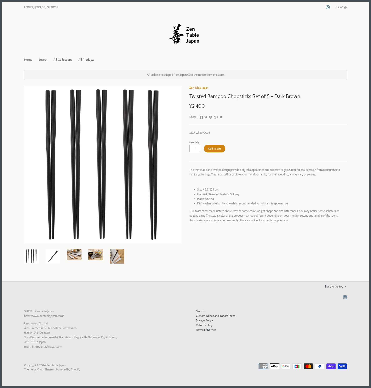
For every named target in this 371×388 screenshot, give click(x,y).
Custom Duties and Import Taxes (215, 316)
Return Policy (204, 325)
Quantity (194, 142)
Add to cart (214, 148)
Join (38, 7)
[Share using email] (221, 116)
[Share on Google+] (216, 116)
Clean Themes (45, 369)
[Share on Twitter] (205, 116)
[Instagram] (328, 7)
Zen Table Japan (198, 87)
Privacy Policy (204, 320)
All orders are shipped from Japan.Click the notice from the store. (185, 75)
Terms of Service (206, 330)
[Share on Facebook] (201, 116)
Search (200, 311)
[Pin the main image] (210, 116)
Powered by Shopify (68, 369)
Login (28, 7)
